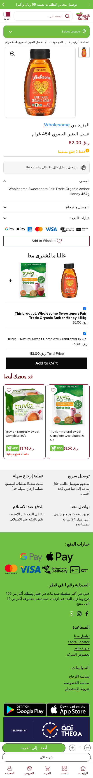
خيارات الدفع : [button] (80, 218)
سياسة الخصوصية (77, 683)
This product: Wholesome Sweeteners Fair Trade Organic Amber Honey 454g (50, 315)
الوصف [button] (84, 181)
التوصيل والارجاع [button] (78, 207)
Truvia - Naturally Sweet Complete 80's (22, 433)
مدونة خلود (82, 648)
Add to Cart (46, 363)
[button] (87, 748)
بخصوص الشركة (78, 655)
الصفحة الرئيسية (79, 42)
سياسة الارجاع (79, 676)
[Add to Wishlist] (53, 390)
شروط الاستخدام (77, 689)
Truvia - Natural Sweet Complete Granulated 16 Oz (46, 339)
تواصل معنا (82, 636)
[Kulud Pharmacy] (83, 16)
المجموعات (56, 42)
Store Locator (79, 642)
